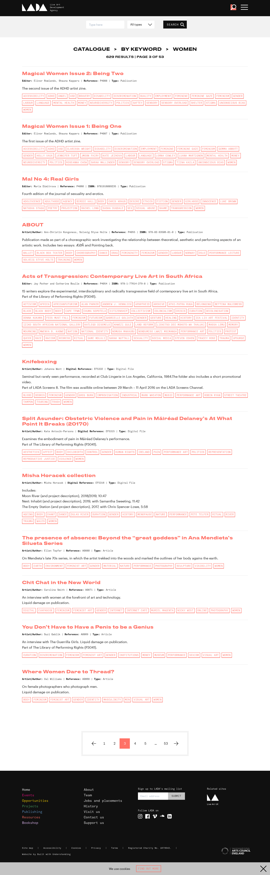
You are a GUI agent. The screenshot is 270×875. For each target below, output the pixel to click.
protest (230, 331)
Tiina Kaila (185, 162)
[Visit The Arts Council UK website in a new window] (228, 851)
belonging (204, 304)
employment (163, 96)
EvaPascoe (45, 610)
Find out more (148, 868)
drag (114, 252)
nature (160, 514)
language (43, 102)
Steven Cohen (184, 338)
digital (29, 610)
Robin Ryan (212, 395)
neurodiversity (101, 102)
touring (42, 401)
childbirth (75, 452)
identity (237, 317)
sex (129, 208)
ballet (28, 252)
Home (26, 789)
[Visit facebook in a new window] (147, 816)
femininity (130, 252)
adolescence (32, 201)
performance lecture (224, 252)
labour (28, 102)
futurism (95, 317)
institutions (128, 655)
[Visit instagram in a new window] (140, 816)
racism (50, 338)
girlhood (191, 201)
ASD (72, 96)
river (230, 514)
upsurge (238, 338)
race (38, 338)
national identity (94, 331)
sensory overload (174, 102)
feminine (181, 96)
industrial (130, 395)
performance (178, 514)
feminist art (76, 565)
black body (43, 311)
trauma (224, 338)
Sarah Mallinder (103, 162)
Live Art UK (213, 804)
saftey (138, 102)
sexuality (141, 338)
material (110, 565)
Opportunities (35, 800)
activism (29, 304)
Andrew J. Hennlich (117, 304)
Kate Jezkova (112, 155)
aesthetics (31, 452)
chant (51, 514)
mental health (63, 102)
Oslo (202, 252)
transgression (181, 208)
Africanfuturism (65, 304)
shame (163, 208)
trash (56, 401)
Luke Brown (228, 201)
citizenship (118, 311)
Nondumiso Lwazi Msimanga (157, 331)
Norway (190, 252)
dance (103, 252)
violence (65, 458)
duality (145, 96)
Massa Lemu (217, 324)
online (202, 610)
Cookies (76, 848)
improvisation (107, 395)
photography (164, 565)
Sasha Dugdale (113, 208)
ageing (28, 514)
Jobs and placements (103, 800)
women (27, 109)
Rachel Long (90, 208)
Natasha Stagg (33, 208)
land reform (144, 324)
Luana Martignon (191, 155)
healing (171, 317)
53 (166, 743)
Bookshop (30, 823)
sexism (194, 655)
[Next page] (176, 743)
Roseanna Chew (76, 162)
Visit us (92, 812)
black (27, 311)
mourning (29, 331)
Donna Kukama (32, 317)
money (82, 102)
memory (233, 324)
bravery (84, 96)
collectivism (140, 311)
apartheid (142, 304)
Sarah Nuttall (119, 338)
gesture (156, 317)
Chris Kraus (117, 201)
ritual (79, 338)
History (91, 806)
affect (48, 452)
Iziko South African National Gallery (52, 324)
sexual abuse (145, 208)
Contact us (94, 817)
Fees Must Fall (57, 317)
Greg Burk (86, 395)
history (186, 317)
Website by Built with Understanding (46, 854)
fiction (162, 201)
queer (27, 338)
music (169, 395)
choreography (86, 252)
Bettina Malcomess (228, 304)
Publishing (32, 812)
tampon (28, 401)
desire (134, 201)
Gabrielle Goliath (119, 317)
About (89, 789)
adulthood (52, 201)
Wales (41, 521)
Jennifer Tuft (67, 155)
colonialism (163, 311)
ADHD (51, 96)
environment (54, 565)
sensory (152, 102)
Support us (94, 823)
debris (40, 395)
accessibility (33, 96)
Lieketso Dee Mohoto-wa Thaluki (181, 324)
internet (116, 610)
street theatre (235, 395)
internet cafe (137, 610)
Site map (27, 848)
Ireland (144, 452)
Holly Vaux (45, 155)
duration (98, 514)
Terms (114, 848)
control (92, 452)
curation (195, 311)
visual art (211, 655)
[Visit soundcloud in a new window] (162, 816)
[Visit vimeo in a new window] (155, 816)
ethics (148, 201)
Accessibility (52, 848)
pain (157, 452)
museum (159, 655)
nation (72, 331)
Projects (30, 806)
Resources (31, 817)
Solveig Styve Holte (38, 259)
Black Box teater (49, 252)
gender (238, 96)
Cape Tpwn (72, 311)
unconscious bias (232, 102)
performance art (193, 331)
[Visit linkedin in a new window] (169, 816)
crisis (180, 311)
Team (88, 795)
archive (159, 304)
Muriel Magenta (162, 610)
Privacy (96, 848)
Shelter (196, 102)
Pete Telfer (199, 514)
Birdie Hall (85, 201)
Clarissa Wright (79, 148)
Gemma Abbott (228, 148)
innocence (209, 201)
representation (219, 452)
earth (38, 565)
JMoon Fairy (90, 155)
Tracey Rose (206, 338)
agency (68, 201)
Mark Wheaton (151, 395)
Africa (45, 304)
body (101, 201)
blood (27, 395)
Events (28, 795)
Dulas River (79, 514)
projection (69, 208)
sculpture (184, 565)
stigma (211, 102)
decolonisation (217, 311)
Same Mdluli (96, 338)
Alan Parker (90, 304)
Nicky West (185, 610)
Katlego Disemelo (97, 324)
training (63, 259)
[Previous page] (94, 743)
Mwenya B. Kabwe (52, 331)
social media (161, 338)
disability (102, 96)
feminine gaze (202, 96)
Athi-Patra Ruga (181, 304)
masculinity (112, 699)
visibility (203, 565)
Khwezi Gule (123, 324)
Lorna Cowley (165, 155)
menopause (145, 514)
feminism (222, 96)
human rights (124, 452)
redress (64, 338)
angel (62, 96)
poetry (52, 208)
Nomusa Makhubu (123, 331)
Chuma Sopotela (95, 311)
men (127, 699)
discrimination (125, 96)
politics (122, 102)
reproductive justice (39, 458)
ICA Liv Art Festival (212, 317)
